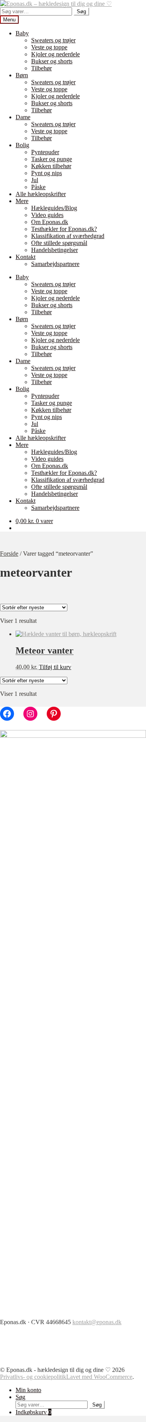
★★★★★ (38, 705)
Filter (8, 845)
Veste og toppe (49, 47)
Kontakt (25, 257)
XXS (31, 773)
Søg (81, 11)
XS (29, 781)
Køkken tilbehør (51, 166)
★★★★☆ (38, 713)
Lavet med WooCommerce (99, 1376)
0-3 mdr (34, 836)
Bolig (22, 145)
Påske (38, 187)
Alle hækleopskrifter (41, 194)
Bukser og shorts (51, 61)
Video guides (47, 215)
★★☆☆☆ (38, 728)
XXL (31, 820)
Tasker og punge (51, 159)
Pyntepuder (45, 152)
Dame (23, 117)
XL (29, 812)
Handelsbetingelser (54, 250)
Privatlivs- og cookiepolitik (33, 1376)
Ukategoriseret (43, 629)
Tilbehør (41, 68)
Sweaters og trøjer (53, 40)
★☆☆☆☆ (38, 736)
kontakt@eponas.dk (96, 1322)
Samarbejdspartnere (55, 264)
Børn (22, 75)
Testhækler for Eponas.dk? (64, 229)
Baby (22, 33)
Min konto (28, 1390)
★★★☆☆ (38, 721)
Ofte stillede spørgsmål (59, 243)
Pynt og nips (46, 173)
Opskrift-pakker (44, 667)
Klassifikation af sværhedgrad (67, 236)
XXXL (34, 828)
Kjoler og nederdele (55, 54)
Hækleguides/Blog (54, 208)
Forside (9, 553)
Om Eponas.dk (49, 222)
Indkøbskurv (33, 1412)
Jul (34, 180)
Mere (22, 201)
